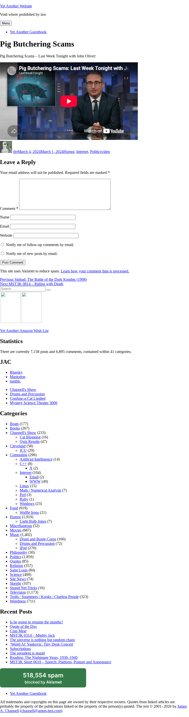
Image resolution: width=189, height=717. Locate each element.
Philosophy (18, 552)
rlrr (15, 152)
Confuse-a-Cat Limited (28, 398)
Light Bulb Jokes (33, 521)
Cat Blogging (30, 437)
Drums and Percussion (27, 394)
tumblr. (15, 381)
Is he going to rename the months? (36, 622)
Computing (18, 455)
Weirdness (18, 601)
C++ (23, 464)
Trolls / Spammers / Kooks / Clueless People (44, 597)
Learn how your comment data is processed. (95, 271)
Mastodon (17, 377)
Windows (27, 503)
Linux (24, 486)
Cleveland (18, 446)
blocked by (49, 679)
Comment (9, 208)
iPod (23, 548)
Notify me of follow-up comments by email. (40, 245)
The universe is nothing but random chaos (42, 640)
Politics (95, 152)
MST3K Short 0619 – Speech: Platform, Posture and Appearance (60, 662)
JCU (23, 450)
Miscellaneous (21, 526)
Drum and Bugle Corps (38, 539)
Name (4, 217)
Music (14, 535)
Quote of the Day (23, 626)
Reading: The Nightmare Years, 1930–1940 (44, 657)
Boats (14, 424)
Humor (68, 152)
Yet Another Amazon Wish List (24, 331)
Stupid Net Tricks (23, 588)
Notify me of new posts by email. (32, 253)
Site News (18, 579)
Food (14, 508)
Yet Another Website (16, 6)
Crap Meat (18, 631)
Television (18, 592)
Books (15, 428)
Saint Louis (19, 570)
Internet (82, 152)
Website (6, 235)
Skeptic (15, 583)
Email (4, 226)
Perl (23, 495)
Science (16, 574)
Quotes (15, 561)
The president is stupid (27, 653)
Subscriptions (20, 649)
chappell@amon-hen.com (41, 711)
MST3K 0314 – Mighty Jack (32, 635)
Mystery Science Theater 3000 (33, 403)
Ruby (24, 499)
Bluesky (16, 372)
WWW (35, 481)
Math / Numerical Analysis (40, 490)
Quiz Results (30, 441)
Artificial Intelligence (36, 459)
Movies (15, 530)
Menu (6, 23)
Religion (16, 566)
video (105, 152)
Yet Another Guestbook (28, 32)
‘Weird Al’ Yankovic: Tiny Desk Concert (41, 644)
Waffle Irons (29, 512)
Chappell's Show (23, 389)
